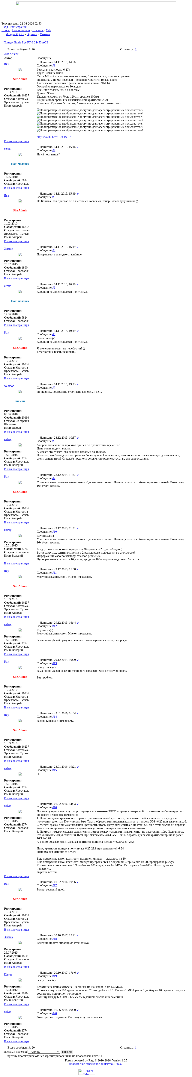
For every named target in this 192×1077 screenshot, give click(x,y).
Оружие (32, 34)
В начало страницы (16, 141)
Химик (8, 248)
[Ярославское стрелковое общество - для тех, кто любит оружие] (96, 20)
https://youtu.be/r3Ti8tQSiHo (54, 137)
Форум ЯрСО (15, 34)
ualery (7, 439)
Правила (38, 30)
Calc (48, 30)
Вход (5, 26)
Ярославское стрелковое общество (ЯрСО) (96, 1063)
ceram (7, 148)
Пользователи (21, 30)
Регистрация (18, 26)
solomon (9, 385)
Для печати (11, 53)
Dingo (8, 974)
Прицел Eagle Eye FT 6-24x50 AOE (26, 42)
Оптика (45, 34)
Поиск (6, 30)
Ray (6, 63)
